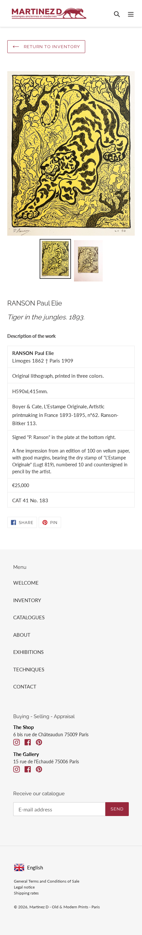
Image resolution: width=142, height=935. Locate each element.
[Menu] (131, 13)
